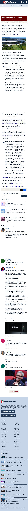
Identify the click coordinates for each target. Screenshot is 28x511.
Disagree (15, 237)
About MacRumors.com (8, 411)
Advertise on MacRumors (8, 415)
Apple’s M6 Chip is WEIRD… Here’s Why (14, 457)
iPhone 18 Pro (20, 5)
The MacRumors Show (10, 478)
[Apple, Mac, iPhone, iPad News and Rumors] (10, 3)
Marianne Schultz (17, 436)
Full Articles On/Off (11, 507)
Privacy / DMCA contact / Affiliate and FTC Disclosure (10, 503)
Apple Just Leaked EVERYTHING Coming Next (15, 474)
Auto (22, 507)
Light (25, 507)
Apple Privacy (21, 186)
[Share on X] (21, 190)
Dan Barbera (3, 441)
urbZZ (6, 364)
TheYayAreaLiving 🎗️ (10, 267)
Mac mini (4, 5)
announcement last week (14, 119)
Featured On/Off (4, 507)
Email (2, 424)
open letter (5, 177)
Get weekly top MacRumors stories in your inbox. (14, 193)
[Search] (24, 2)
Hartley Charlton (4, 436)
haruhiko (7, 228)
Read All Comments (14, 391)
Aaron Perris (16, 446)
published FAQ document (7, 135)
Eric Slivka (16, 422)
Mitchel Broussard (4, 431)
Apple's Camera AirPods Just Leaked (13, 470)
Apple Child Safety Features (11, 186)
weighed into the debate (16, 183)
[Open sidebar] (26, 2)
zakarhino (7, 351)
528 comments (5, 189)
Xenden (7, 339)
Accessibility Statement (5, 505)
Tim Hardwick (16, 431)
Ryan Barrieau (16, 441)
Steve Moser (3, 446)
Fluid (16, 507)
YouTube (5, 453)
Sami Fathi (23, 22)
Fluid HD (19, 507)
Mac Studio (11, 5)
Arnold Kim (3, 422)
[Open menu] (1, 2)
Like (12, 237)
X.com (4, 424)
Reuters (16, 34)
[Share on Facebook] (24, 190)
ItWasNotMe (8, 259)
